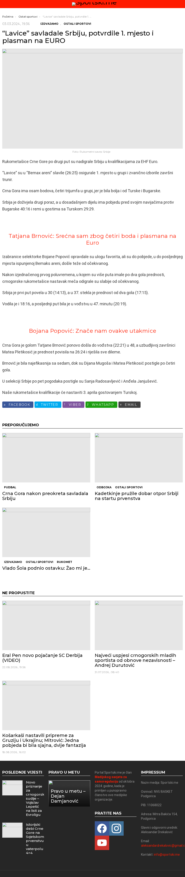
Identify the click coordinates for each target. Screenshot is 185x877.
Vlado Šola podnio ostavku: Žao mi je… (46, 568)
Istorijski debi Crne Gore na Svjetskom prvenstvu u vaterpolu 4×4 (35, 838)
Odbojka (104, 487)
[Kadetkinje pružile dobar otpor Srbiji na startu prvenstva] (139, 457)
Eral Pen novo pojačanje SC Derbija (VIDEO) (42, 658)
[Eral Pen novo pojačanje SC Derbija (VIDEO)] (46, 625)
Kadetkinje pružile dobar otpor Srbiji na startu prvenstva (136, 496)
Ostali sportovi (129, 487)
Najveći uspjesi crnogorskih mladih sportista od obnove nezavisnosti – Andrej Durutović (135, 660)
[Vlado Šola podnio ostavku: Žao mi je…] (46, 532)
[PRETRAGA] (181, 4)
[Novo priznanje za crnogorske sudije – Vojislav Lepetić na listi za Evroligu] (12, 787)
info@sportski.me (167, 854)
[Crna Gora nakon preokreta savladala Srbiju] (46, 457)
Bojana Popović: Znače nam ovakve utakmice (92, 331)
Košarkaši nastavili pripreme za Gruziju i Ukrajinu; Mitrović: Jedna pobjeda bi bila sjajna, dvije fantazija (44, 740)
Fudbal (10, 487)
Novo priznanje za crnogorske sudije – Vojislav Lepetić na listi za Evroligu (36, 798)
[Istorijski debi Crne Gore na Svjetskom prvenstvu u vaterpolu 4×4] (12, 830)
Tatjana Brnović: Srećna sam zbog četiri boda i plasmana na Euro (92, 239)
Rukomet (64, 562)
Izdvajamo (13, 562)
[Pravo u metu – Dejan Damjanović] (69, 793)
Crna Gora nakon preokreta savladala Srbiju (45, 496)
